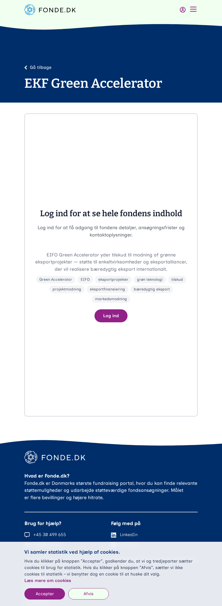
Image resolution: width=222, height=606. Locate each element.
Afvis (88, 593)
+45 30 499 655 (49, 534)
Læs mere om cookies (47, 580)
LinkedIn (129, 534)
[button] (111, 265)
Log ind (111, 315)
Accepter (45, 593)
